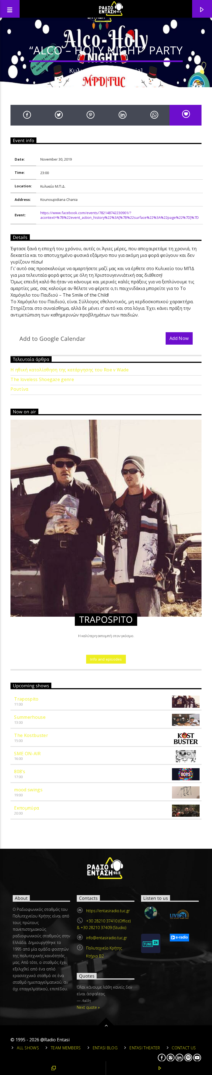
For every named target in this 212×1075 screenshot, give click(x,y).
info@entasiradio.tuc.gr (106, 937)
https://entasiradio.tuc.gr (108, 910)
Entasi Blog (105, 1047)
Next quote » (88, 1007)
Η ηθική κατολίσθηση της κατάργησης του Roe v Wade (69, 369)
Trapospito (26, 699)
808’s (19, 771)
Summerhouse (30, 717)
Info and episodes (106, 659)
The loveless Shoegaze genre (42, 379)
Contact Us (184, 1047)
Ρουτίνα (19, 389)
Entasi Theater (144, 1047)
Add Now (179, 338)
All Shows (28, 1047)
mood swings (28, 790)
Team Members (66, 1047)
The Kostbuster (31, 735)
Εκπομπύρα (26, 808)
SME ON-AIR (27, 754)
